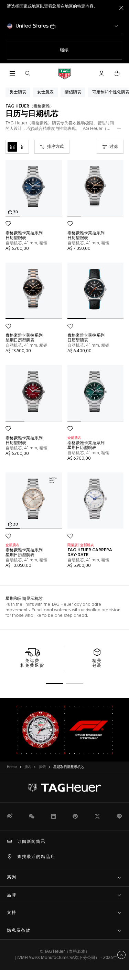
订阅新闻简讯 (31, 842)
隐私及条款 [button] (19, 931)
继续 (78, 50)
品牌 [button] (12, 895)
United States (32, 26)
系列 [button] (12, 878)
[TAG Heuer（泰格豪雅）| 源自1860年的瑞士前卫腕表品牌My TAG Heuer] (64, 788)
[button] (101, 73)
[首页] (64, 74)
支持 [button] (12, 913)
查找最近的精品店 (36, 857)
